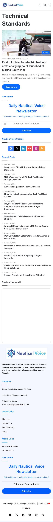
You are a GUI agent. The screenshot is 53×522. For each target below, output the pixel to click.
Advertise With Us (10, 446)
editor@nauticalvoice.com (18, 404)
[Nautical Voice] (13, 5)
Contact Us (7, 423)
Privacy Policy (8, 427)
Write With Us (8, 450)
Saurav (28, 508)
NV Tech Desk (9, 59)
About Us (6, 419)
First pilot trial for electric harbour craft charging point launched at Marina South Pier (24, 66)
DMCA (5, 432)
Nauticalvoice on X (11, 282)
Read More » (11, 87)
